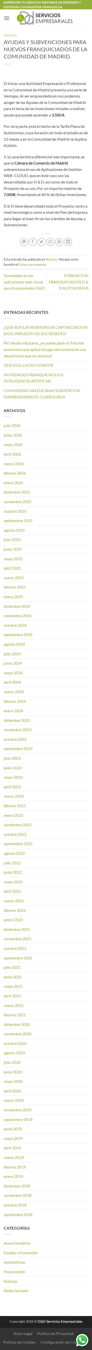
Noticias (10, 35)
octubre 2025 (15, 511)
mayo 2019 (13, 1138)
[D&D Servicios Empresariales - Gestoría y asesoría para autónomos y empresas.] (46, 18)
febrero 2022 (15, 910)
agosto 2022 (14, 853)
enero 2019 (13, 1176)
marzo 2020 (14, 1100)
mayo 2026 (13, 444)
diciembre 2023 (17, 720)
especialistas (14, 1262)
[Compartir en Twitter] (42, 242)
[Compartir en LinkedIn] (68, 242)
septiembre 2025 (18, 520)
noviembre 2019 (17, 1109)
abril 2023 (12, 786)
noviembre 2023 (17, 729)
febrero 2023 (15, 805)
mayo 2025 (13, 558)
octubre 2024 (15, 625)
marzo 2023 (14, 796)
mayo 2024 (13, 672)
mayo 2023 (13, 777)
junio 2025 (13, 549)
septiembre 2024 (18, 634)
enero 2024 (13, 710)
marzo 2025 (14, 577)
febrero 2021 (15, 1014)
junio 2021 (13, 976)
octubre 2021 (15, 948)
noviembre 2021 (17, 938)
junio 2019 (13, 1128)
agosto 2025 (14, 530)
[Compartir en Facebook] (33, 242)
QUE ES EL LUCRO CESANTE (28, 365)
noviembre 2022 (17, 824)
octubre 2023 (15, 739)
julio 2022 (12, 862)
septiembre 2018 (18, 1214)
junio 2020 (13, 1072)
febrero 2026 (15, 473)
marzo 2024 (14, 691)
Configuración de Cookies (62, 1342)
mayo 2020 (13, 1081)
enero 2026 (13, 482)
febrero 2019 (15, 1167)
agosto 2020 (14, 1052)
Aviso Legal (22, 1333)
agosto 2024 (14, 644)
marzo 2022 (14, 900)
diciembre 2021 (17, 929)
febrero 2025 (15, 587)
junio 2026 (13, 435)
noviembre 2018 (17, 1195)
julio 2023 (12, 758)
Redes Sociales (16, 1290)
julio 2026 (12, 425)
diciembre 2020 (17, 1024)
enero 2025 (13, 596)
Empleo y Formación (21, 1252)
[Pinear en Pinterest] (59, 242)
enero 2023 (13, 815)
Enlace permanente (32, 264)
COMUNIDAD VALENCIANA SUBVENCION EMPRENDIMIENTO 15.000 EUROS (42, 393)
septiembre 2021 (18, 957)
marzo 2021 (14, 1005)
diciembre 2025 (17, 492)
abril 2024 (12, 682)
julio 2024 (12, 653)
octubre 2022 (15, 834)
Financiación (14, 1271)
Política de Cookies (19, 1342)
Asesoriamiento (17, 1243)
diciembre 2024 (17, 606)
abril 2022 (12, 891)
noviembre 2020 (17, 1033)
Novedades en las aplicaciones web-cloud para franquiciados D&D (24, 281)
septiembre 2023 (18, 748)
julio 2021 (12, 967)
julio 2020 (12, 1062)
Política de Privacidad (55, 1333)
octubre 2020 (15, 1043)
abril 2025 (12, 568)
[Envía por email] (50, 242)
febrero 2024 (15, 701)
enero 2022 (13, 919)
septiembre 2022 (18, 843)
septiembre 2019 (18, 1119)
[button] (7, 18)
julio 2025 (12, 539)
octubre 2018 (15, 1204)
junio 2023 (13, 767)
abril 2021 (12, 995)
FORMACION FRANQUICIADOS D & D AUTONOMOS (68, 281)
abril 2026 (12, 454)
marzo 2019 (14, 1157)
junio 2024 (13, 663)
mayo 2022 (13, 881)
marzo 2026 (14, 463)
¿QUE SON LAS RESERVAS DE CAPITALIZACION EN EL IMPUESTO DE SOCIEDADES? (46, 330)
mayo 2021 (13, 986)
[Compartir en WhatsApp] (24, 242)
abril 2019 (12, 1147)
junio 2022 (13, 872)
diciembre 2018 (17, 1186)
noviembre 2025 (17, 501)
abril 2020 (12, 1090)
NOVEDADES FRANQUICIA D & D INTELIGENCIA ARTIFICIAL (33, 377)
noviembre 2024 (17, 615)
